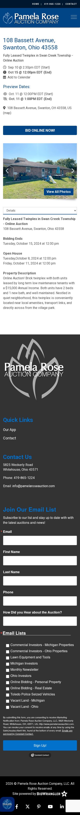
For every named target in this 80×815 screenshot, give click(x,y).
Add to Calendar (19, 77)
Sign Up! (40, 745)
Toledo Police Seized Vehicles (32, 694)
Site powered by (25, 793)
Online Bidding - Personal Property (35, 681)
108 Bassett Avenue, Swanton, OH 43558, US (39, 108)
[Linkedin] (62, 807)
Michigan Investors (24, 663)
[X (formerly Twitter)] (27, 807)
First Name (11, 551)
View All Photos (59, 192)
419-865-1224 (52, 4)
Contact (71, 4)
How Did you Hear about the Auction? (32, 612)
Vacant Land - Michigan (27, 700)
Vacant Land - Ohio (24, 706)
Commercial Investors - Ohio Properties (38, 651)
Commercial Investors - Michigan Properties (42, 644)
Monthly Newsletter (24, 669)
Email (7, 531)
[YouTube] (50, 807)
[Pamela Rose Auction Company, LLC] (31, 18)
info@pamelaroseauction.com (33, 486)
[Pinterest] (39, 807)
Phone (8, 592)
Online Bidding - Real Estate (31, 688)
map (7, 113)
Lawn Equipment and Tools (30, 657)
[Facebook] (16, 807)
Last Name (11, 572)
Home (35, 4)
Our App (9, 429)
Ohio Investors (20, 675)
